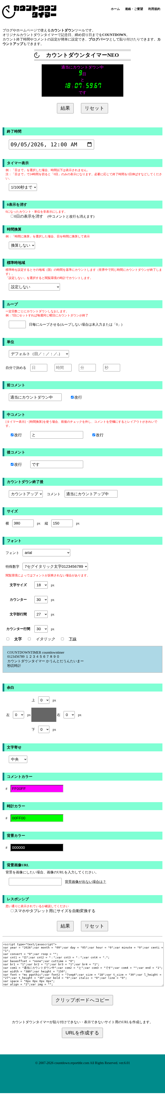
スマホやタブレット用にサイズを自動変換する (54, 911)
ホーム (115, 9)
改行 (78, 397)
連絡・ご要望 (134, 9)
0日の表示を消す (28, 216)
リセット (94, 108)
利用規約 (154, 9)
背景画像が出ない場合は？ (85, 881)
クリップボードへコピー (82, 1000)
